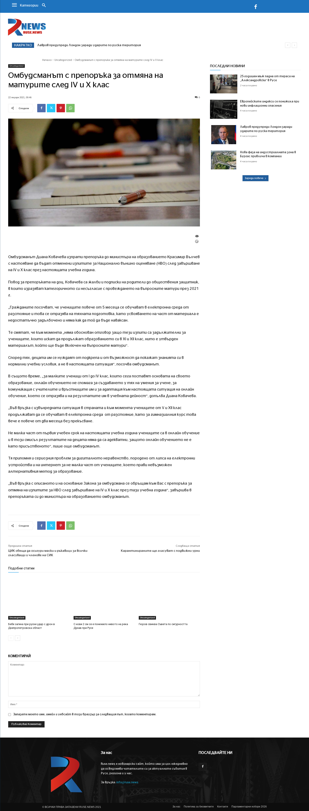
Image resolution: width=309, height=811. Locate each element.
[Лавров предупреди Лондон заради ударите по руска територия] (223, 134)
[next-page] (17, 638)
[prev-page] (10, 638)
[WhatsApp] (70, 108)
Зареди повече (254, 178)
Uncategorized (63, 60)
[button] (44, 6)
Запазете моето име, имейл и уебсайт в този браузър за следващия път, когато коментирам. (84, 714)
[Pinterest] (61, 108)
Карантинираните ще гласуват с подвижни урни (160, 550)
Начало (47, 60)
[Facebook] (255, 7)
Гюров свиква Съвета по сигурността (163, 624)
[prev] (287, 45)
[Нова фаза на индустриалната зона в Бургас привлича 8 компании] (223, 160)
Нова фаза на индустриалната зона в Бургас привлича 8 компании (90, 45)
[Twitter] (51, 108)
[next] (294, 45)
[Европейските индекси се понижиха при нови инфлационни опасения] (223, 109)
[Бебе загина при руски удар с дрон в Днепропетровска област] (38, 598)
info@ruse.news (127, 782)
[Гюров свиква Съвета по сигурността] (169, 598)
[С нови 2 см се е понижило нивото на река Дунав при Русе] (104, 598)
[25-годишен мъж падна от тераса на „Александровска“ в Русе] (223, 84)
